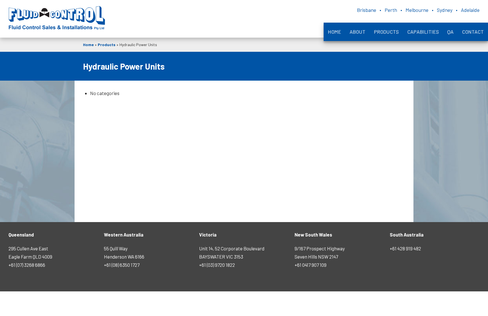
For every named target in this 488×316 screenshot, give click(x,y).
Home (334, 32)
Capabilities (423, 32)
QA (450, 32)
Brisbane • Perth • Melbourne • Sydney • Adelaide (418, 10)
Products (386, 32)
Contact (473, 32)
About (357, 32)
